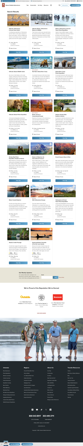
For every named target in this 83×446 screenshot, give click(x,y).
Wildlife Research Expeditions (9, 402)
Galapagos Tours (27, 382)
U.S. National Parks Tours (29, 375)
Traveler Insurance (71, 380)
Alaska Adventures (27, 378)
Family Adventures (7, 380)
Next (55, 277)
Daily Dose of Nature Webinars (74, 373)
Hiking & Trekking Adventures (9, 394)
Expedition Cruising (7, 382)
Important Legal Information (73, 387)
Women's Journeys (7, 375)
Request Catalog (75, 5)
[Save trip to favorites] (27, 16)
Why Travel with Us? (51, 378)
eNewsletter (65, 5)
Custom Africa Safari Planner (8, 399)
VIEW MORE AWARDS (41, 313)
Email (42, 275)
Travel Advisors (71, 394)
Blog (68, 375)
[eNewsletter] (27, 444)
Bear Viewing (5, 385)
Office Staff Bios (50, 382)
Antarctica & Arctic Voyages (29, 385)
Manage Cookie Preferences (53, 399)
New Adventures (6, 370)
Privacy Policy (61, 277)
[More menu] (51, 5)
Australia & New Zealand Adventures (31, 390)
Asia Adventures (27, 387)
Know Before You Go (72, 392)
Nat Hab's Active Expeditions (9, 392)
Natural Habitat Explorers (72, 382)
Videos (69, 370)
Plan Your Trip (70, 378)
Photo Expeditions (6, 373)
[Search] (59, 5)
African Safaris (27, 373)
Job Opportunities (51, 385)
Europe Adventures (28, 397)
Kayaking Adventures (7, 397)
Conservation (50, 373)
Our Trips (49, 370)
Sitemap (69, 397)
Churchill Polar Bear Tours (29, 370)
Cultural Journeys (6, 378)
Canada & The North (28, 380)
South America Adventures (29, 394)
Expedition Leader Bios (52, 380)
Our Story (49, 375)
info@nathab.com (41, 426)
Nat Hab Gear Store (71, 385)
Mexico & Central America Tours (30, 392)
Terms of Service (50, 394)
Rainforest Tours (6, 390)
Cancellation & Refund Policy (73, 390)
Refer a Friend (50, 390)
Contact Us (49, 387)
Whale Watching (6, 387)
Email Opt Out (50, 392)
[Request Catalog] (14, 444)
